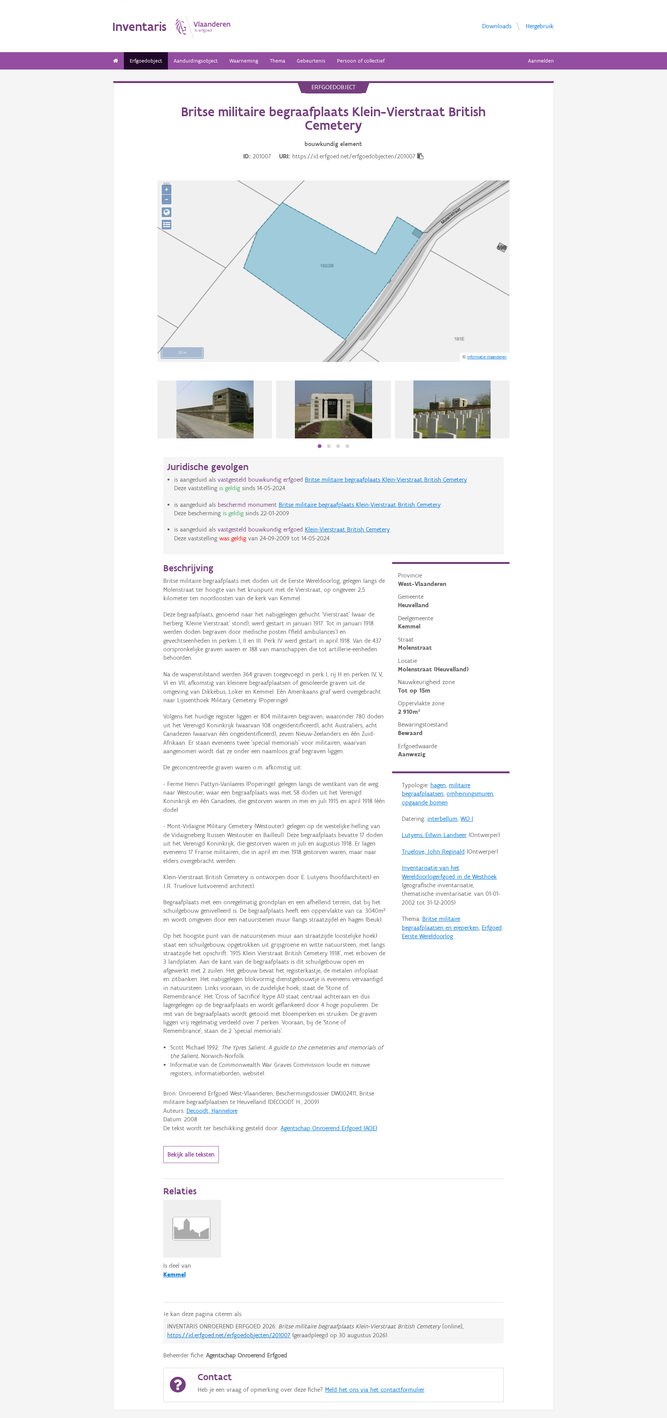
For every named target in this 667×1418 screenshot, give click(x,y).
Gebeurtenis (311, 61)
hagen (438, 785)
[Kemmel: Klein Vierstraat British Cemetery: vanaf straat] (215, 409)
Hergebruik (540, 26)
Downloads (496, 26)
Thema (277, 61)
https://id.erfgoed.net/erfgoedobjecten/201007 (228, 1335)
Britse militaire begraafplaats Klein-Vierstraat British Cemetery (386, 479)
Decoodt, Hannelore (211, 1110)
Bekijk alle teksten (191, 1154)
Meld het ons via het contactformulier (374, 1389)
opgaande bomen (425, 802)
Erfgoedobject (146, 61)
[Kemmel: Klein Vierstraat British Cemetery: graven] (452, 409)
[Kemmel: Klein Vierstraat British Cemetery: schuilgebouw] (333, 409)
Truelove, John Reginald (433, 851)
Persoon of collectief (360, 61)
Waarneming (243, 61)
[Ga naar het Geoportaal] (166, 212)
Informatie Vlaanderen (486, 357)
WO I (466, 818)
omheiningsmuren (470, 793)
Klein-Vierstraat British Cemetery (347, 529)
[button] (319, 446)
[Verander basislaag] (166, 224)
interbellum (442, 818)
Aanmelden (541, 61)
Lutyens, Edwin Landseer (434, 835)
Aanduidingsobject (196, 61)
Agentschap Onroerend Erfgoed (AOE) (329, 1128)
